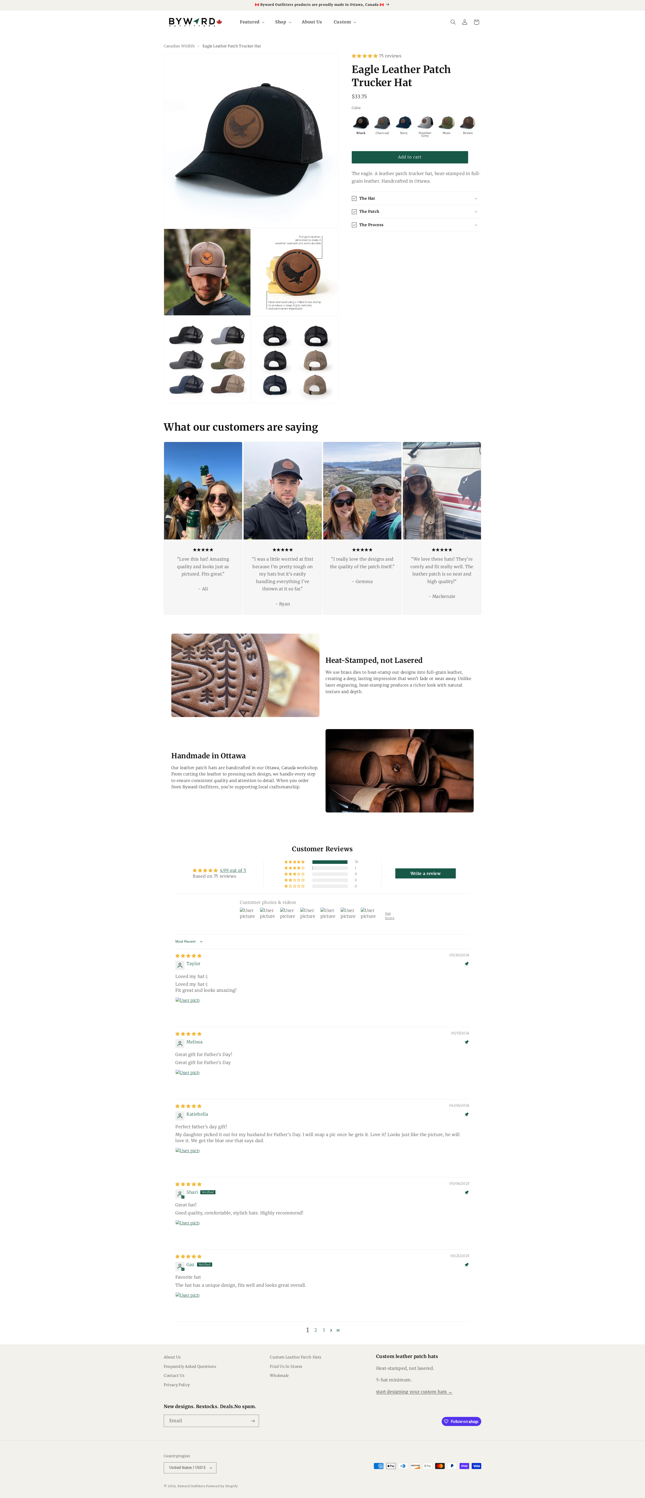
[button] (252, 22)
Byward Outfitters (191, 1486)
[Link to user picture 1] (187, 1009)
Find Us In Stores (286, 1366)
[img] (188, 956)
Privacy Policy (177, 1385)
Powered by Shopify (222, 1486)
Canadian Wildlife (179, 46)
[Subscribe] (253, 1421)
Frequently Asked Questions (190, 1366)
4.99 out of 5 (233, 870)
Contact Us (174, 1375)
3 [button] (323, 1330)
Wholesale (279, 1375)
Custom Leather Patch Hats (295, 1357)
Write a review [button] (425, 873)
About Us (172, 1357)
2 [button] (315, 1330)
